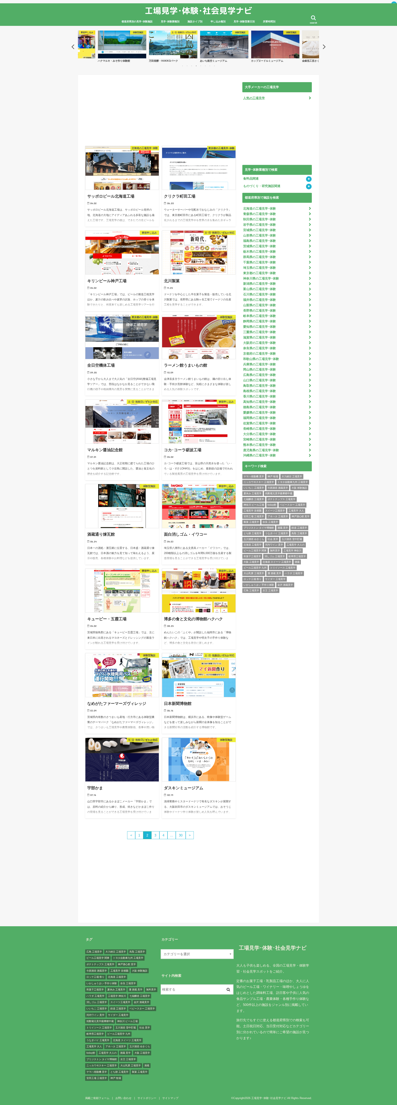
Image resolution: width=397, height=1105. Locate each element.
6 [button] (205, 66)
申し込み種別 (218, 21)
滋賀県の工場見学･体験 (259, 337)
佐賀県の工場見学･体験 (259, 423)
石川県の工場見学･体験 (259, 294)
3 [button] (192, 66)
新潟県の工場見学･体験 (259, 283)
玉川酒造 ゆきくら (254, 539)
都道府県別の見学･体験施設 (137, 21)
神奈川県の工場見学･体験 (261, 278)
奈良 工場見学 (270, 522)
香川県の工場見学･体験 (259, 396)
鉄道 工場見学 (299, 527)
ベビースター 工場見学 (292, 504)
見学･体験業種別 (170, 21)
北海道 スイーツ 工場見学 (277, 561)
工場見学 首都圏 (253, 510)
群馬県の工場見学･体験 (259, 257)
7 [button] (210, 66)
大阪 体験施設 (299, 487)
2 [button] (187, 66)
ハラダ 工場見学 (294, 573)
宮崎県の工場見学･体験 (259, 439)
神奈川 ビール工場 (254, 504)
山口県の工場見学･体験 (259, 380)
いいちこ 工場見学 (254, 487)
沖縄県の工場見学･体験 (259, 455)
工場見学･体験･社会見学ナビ (198, 10)
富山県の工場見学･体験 (259, 289)
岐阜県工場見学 (297, 556)
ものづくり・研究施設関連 (261, 186)
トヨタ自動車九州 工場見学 (292, 482)
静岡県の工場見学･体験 (259, 321)
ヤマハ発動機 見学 (254, 476)
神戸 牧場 (273, 476)
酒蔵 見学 (282, 527)
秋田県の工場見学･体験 (259, 219)
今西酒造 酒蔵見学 (278, 487)
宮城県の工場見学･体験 (259, 230)
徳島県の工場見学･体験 (259, 407)
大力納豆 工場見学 (292, 476)
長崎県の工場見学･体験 (259, 428)
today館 (272, 504)
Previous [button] (73, 46)
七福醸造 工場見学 (254, 499)
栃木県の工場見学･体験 (259, 251)
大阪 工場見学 (251, 561)
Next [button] (324, 46)
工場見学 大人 (296, 510)
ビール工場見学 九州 (255, 567)
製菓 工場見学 (251, 522)
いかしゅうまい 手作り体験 (259, 584)
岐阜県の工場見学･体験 (259, 316)
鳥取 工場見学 (299, 533)
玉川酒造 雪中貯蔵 (292, 539)
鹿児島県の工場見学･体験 (261, 450)
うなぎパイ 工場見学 (276, 533)
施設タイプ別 (195, 21)
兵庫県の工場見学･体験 (259, 364)
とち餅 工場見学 (253, 533)
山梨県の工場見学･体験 (259, 305)
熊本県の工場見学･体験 (259, 444)
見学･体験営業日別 (244, 21)
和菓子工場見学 (252, 556)
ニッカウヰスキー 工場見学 (259, 482)
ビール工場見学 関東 (255, 550)
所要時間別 (269, 21)
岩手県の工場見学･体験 (259, 224)
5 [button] (201, 66)
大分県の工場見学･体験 (259, 434)
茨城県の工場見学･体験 (259, 246)
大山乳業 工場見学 (254, 573)
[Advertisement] (160, 111)
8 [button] (214, 66)
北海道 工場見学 (253, 544)
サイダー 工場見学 (275, 579)
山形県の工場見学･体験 (259, 235)
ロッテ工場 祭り (253, 579)
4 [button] (196, 66)
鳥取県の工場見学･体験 (259, 385)
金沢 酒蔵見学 (285, 584)
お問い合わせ (123, 1098)
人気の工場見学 (254, 98)
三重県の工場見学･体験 (259, 332)
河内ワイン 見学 (274, 544)
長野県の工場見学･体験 (259, 310)
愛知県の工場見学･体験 (259, 326)
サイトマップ (170, 1098)
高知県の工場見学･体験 (259, 401)
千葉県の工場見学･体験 (259, 262)
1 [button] (183, 66)
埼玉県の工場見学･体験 (259, 267)
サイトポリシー (147, 1098)
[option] (122, 46)
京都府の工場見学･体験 (259, 353)
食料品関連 (251, 178)
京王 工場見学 (270, 590)
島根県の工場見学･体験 (259, 391)
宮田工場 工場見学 (254, 516)
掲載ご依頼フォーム (97, 1098)
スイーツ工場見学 (275, 510)
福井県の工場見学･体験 (259, 299)
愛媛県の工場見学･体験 (259, 412)
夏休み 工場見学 (253, 493)
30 (181, 835)
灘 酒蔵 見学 (274, 573)
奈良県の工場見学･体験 (259, 348)
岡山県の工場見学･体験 (259, 369)
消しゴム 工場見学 (274, 556)
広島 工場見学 (251, 590)
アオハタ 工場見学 (278, 516)
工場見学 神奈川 (292, 550)
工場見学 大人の (296, 544)
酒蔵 (297, 561)
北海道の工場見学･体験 (259, 208)
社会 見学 (273, 539)
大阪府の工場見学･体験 (259, 342)
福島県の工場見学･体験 (259, 240)
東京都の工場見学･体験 (259, 273)
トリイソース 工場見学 (282, 567)
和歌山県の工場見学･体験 (261, 359)
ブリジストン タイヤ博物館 (259, 527)
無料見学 (275, 550)
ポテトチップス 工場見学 (281, 499)
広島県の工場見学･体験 (259, 375)
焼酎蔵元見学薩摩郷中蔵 (278, 493)
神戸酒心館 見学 (301, 516)
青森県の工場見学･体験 (259, 214)
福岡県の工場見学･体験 (259, 418)
